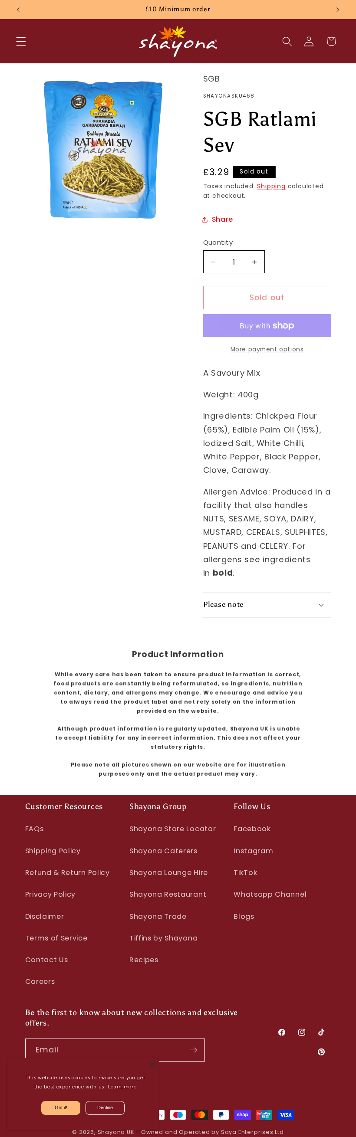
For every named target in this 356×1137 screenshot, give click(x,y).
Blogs (244, 916)
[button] (21, 41)
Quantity (218, 242)
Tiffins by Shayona (163, 938)
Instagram (253, 851)
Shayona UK (116, 1132)
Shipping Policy (53, 851)
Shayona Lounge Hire (168, 873)
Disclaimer (44, 916)
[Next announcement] (337, 9)
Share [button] (222, 219)
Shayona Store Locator (172, 829)
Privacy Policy (50, 894)
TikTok (245, 873)
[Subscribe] (193, 1050)
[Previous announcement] (18, 9)
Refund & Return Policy (67, 873)
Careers (40, 981)
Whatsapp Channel (270, 894)
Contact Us (46, 960)
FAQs (34, 829)
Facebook (252, 829)
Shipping (271, 186)
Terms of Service (56, 938)
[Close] (152, 1064)
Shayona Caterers (163, 851)
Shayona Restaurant (167, 894)
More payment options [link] (267, 349)
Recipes (143, 960)
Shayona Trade (158, 916)
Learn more (122, 1087)
